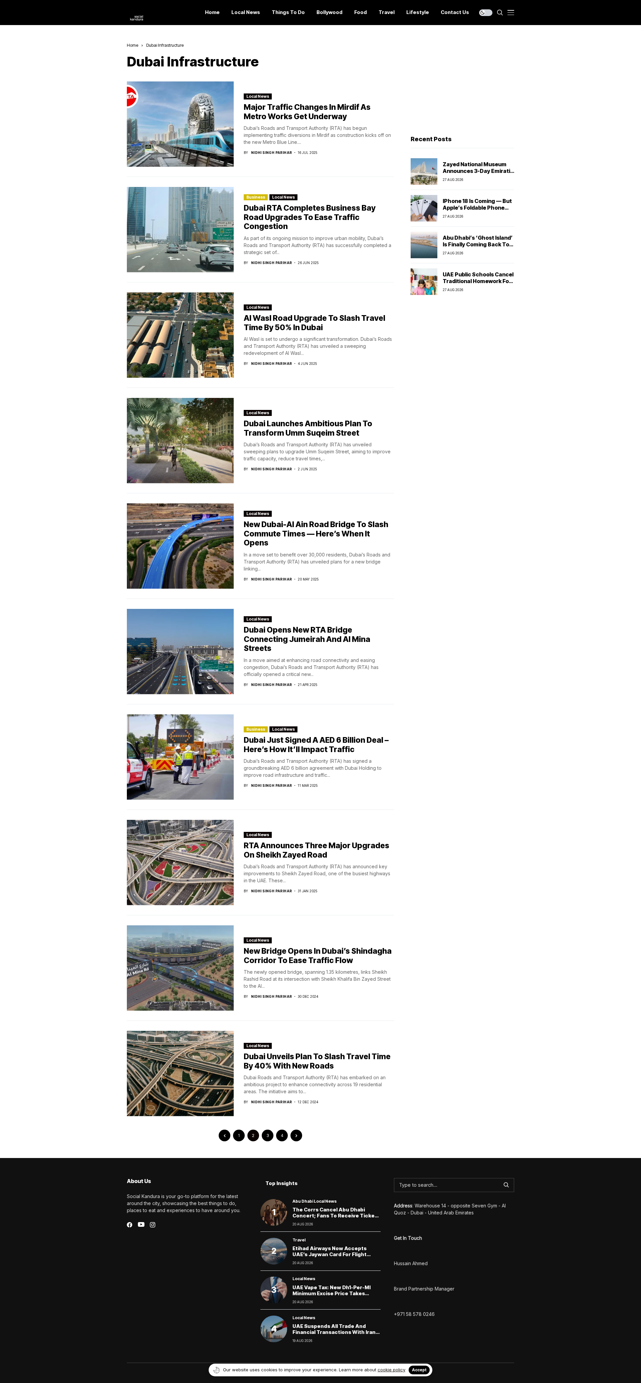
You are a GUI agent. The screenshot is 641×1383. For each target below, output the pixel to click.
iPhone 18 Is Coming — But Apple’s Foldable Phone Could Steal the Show (477, 207)
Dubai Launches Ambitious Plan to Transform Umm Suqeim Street (308, 428)
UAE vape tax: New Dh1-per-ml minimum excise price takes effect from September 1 (331, 1293)
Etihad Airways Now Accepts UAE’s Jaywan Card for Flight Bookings (329, 1254)
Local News (257, 96)
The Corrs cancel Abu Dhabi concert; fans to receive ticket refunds (334, 1215)
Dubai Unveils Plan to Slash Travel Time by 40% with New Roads (317, 1061)
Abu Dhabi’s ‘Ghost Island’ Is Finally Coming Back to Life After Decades (478, 244)
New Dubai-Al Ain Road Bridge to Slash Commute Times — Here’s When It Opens (316, 533)
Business (255, 197)
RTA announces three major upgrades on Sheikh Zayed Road (316, 850)
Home (132, 45)
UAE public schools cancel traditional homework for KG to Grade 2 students (478, 280)
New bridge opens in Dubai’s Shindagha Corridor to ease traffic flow (318, 955)
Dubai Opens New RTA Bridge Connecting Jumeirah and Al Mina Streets (307, 639)
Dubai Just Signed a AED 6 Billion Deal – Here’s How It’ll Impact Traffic (316, 744)
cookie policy (391, 1369)
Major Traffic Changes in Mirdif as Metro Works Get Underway (307, 111)
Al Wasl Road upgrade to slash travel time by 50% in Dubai (314, 322)
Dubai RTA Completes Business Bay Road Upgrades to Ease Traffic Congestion (310, 217)
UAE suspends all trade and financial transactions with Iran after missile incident (334, 1332)
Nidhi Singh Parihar (271, 153)
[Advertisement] (462, 84)
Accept (419, 1369)
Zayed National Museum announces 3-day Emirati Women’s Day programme (477, 170)
